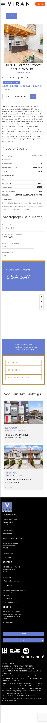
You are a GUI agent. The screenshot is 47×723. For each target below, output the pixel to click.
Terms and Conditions (22, 668)
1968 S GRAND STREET (17, 435)
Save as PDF (21, 96)
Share (7, 96)
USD (23, 640)
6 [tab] (27, 423)
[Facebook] (43, 657)
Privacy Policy (7, 668)
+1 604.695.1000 (8, 530)
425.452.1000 (7, 577)
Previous (8, 43)
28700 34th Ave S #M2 (18, 479)
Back (12, 16)
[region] (23, 313)
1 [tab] (20, 423)
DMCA (33, 668)
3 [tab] (23, 423)
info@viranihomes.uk (10, 602)
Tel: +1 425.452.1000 (24, 350)
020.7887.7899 (7, 599)
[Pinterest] (22, 657)
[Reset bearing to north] (41, 306)
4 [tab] (24, 423)
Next (38, 43)
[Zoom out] (41, 301)
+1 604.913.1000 (8, 554)
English (23, 634)
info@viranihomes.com (11, 581)
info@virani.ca (8, 534)
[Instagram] (32, 657)
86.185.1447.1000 (8, 622)
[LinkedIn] (27, 657)
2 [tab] (21, 423)
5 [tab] (25, 423)
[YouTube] (38, 657)
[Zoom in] (41, 296)
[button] (40, 4)
